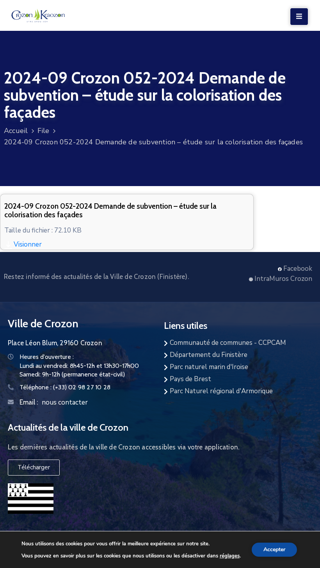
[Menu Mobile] (299, 16)
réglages (230, 555)
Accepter (274, 549)
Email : (29, 402)
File (43, 130)
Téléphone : (65, 387)
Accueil (16, 130)
